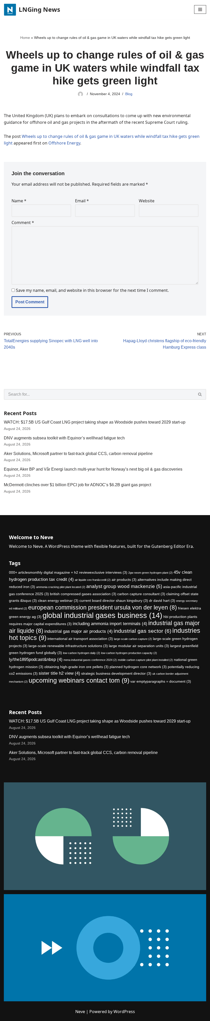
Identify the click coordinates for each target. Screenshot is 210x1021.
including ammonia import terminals (110, 623)
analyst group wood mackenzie (124, 586)
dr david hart (162, 600)
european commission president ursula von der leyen (102, 607)
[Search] (200, 394)
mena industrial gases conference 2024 (90, 659)
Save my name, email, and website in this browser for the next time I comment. (92, 290)
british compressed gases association (83, 594)
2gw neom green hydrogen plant (150, 572)
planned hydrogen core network (138, 667)
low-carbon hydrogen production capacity (129, 652)
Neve (80, 1011)
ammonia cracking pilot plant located (60, 587)
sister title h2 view (59, 673)
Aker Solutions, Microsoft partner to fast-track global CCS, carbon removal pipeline (78, 453)
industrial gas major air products (78, 631)
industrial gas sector (142, 631)
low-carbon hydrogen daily (81, 652)
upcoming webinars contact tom (79, 680)
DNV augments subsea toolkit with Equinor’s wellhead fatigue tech (64, 438)
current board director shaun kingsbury (113, 600)
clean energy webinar (58, 600)
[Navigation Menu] (200, 9)
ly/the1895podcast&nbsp (35, 659)
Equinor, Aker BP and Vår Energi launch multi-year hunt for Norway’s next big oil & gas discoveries (93, 469)
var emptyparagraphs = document (160, 681)
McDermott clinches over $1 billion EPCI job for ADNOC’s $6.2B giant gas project (77, 485)
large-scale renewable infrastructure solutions (68, 646)
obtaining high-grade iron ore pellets (76, 667)
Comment (23, 222)
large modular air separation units (139, 646)
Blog (128, 94)
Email (82, 201)
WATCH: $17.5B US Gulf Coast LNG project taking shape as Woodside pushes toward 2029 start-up (94, 422)
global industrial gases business (102, 615)
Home (25, 38)
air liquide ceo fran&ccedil (93, 579)
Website (146, 201)
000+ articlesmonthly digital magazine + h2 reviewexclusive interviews (68, 572)
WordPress (124, 1011)
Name (19, 201)
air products (124, 580)
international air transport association (80, 639)
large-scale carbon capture (133, 638)
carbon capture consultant (141, 594)
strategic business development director (116, 673)
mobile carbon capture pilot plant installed (145, 659)
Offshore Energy (64, 143)
